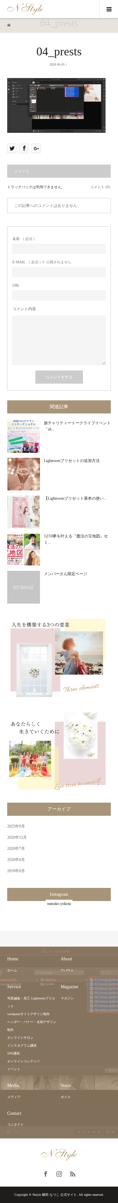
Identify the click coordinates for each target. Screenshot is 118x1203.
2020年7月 (16, 848)
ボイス (65, 1097)
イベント (13, 1069)
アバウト (67, 970)
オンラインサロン (20, 1037)
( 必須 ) (23, 239)
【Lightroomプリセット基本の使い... (75, 498)
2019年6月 (16, 871)
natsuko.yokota (59, 903)
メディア (13, 1097)
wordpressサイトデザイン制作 (28, 1014)
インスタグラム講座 (22, 1045)
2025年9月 (16, 826)
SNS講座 (13, 1053)
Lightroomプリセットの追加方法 (72, 460)
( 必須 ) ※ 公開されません (41, 262)
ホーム (12, 970)
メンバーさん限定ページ (65, 573)
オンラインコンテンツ (23, 1061)
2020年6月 (16, 859)
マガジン (67, 998)
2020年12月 (17, 837)
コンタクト (15, 1124)
